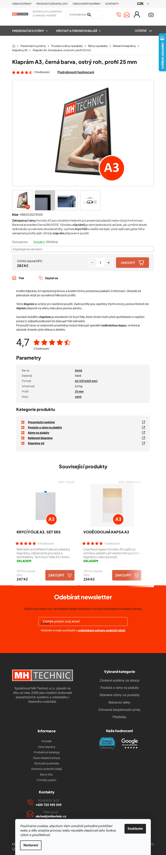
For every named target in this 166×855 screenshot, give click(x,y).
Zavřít (33, 282)
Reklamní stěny (119, 702)
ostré (78, 396)
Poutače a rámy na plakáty (119, 688)
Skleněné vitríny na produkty (119, 695)
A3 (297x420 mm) (86, 381)
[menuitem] (32, 31)
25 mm (79, 391)
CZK (140, 4)
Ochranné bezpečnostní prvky (119, 710)
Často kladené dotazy (46, 758)
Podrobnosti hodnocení (75, 72)
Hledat (107, 15)
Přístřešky (120, 717)
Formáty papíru (46, 780)
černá (78, 370)
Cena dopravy (22, 3)
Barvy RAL (46, 774)
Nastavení (30, 845)
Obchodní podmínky (87, 3)
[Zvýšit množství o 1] (108, 262)
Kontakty (112, 3)
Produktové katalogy (52, 3)
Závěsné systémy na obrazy (119, 680)
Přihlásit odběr (83, 640)
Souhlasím (135, 829)
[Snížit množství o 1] (92, 262)
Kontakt (47, 741)
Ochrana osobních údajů (46, 769)
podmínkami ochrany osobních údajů (101, 630)
